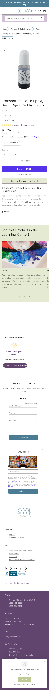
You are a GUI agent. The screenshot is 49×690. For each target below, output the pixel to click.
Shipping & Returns (17, 649)
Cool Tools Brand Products (20, 550)
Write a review (28, 125)
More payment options (24, 174)
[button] (4, 10)
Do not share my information (21, 655)
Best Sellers (14, 553)
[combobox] (24, 18)
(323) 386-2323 (15, 606)
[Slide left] (19, 96)
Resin (5, 270)
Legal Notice (14, 652)
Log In (12, 534)
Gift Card (13, 556)
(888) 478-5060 (15, 603)
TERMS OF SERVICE (17, 481)
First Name (13, 413)
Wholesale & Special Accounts (22, 559)
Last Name (13, 420)
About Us (13, 658)
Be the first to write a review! (15, 365)
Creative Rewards (16, 538)
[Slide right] (29, 96)
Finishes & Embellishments (21, 29)
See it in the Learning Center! (24, 181)
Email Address (15, 406)
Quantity (5, 150)
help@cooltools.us (12, 637)
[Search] (41, 18)
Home (5, 29)
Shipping (4, 133)
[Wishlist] (39, 10)
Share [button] (6, 212)
